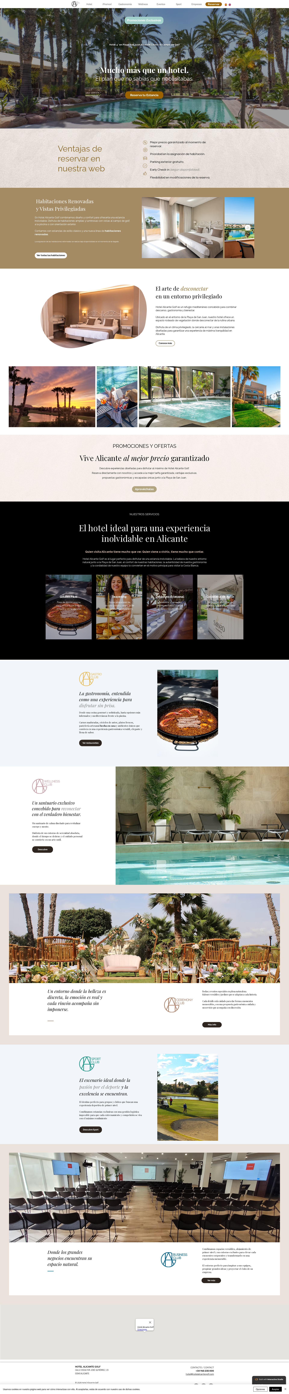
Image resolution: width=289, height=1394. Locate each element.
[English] (230, 4)
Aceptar (275, 1389)
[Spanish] (226, 4)
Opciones (260, 1389)
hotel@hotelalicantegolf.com (200, 1374)
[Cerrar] (285, 1389)
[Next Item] (248, 228)
